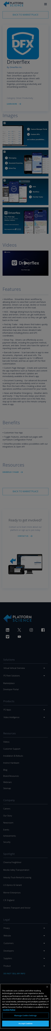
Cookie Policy (9, 1009)
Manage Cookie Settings (25, 1015)
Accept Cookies (25, 1023)
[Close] (47, 987)
